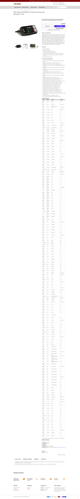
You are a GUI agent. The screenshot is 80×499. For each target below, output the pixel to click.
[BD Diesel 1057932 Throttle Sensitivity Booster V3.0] (26, 30)
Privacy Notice (16, 489)
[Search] (65, 7)
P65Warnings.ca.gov (62, 447)
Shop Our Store (17, 7)
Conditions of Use (16, 490)
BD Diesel (46, 452)
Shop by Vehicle (34, 7)
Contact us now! (57, 491)
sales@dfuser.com (63, 4)
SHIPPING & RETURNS (27, 459)
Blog (28, 489)
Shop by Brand (42, 7)
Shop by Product (25, 7)
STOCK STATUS (18, 459)
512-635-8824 (56, 4)
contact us (46, 464)
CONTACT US (43, 459)
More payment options (60, 28)
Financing (15, 488)
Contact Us (29, 488)
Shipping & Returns (17, 487)
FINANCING (36, 459)
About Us (28, 487)
